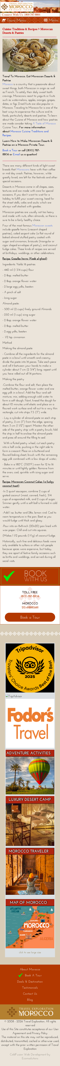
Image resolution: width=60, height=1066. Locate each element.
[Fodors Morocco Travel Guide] (30, 747)
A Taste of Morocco (44, 123)
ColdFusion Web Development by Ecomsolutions (30, 1056)
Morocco (7, 84)
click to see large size (30, 952)
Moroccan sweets (42, 225)
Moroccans (22, 169)
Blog (30, 1000)
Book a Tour (10, 150)
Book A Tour (33, 975)
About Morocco (30, 969)
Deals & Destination (30, 981)
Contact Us (30, 993)
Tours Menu (16, 20)
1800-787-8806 (32, 14)
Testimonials (30, 987)
